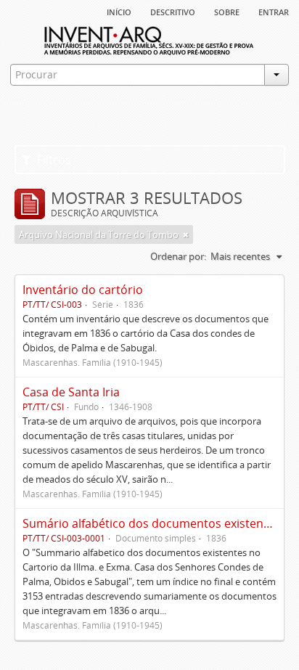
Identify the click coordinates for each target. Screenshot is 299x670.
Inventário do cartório (82, 290)
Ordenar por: (178, 256)
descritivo (172, 11)
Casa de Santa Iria (71, 392)
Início (119, 11)
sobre (226, 11)
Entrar (273, 11)
